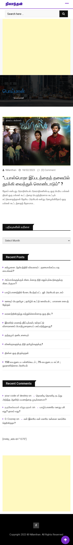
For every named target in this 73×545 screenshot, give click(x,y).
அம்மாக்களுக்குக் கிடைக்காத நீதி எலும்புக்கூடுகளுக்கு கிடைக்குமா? (33, 281)
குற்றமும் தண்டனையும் (17, 335)
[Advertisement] (36, 47)
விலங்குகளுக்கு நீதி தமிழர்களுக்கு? (24, 344)
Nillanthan (11, 170)
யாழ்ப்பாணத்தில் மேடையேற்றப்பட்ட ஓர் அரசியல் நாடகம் (34, 292)
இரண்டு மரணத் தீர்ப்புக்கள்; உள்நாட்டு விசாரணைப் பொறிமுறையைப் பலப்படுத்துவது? (27, 324)
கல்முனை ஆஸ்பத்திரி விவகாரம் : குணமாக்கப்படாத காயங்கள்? (31, 269)
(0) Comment (48, 170)
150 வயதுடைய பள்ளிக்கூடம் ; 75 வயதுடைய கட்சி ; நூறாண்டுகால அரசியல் (32, 364)
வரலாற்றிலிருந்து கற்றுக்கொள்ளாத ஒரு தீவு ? (29, 313)
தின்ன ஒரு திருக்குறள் (17, 353)
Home (8, 98)
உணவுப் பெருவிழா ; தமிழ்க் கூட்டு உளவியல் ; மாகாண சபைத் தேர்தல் (36, 303)
